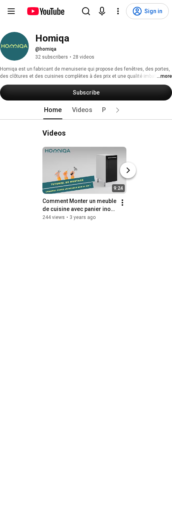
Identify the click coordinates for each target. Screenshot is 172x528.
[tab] (52, 110)
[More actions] (122, 203)
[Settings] (118, 11)
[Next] (128, 170)
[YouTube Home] (45, 11)
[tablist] (86, 110)
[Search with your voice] (102, 11)
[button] (117, 110)
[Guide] (11, 11)
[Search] (86, 11)
